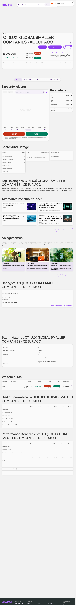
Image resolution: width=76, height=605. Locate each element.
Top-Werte (51, 604)
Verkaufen (37, 53)
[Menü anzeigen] (18, 4)
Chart (25, 80)
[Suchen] (43, 92)
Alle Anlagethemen (65, 275)
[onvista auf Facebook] (16, 604)
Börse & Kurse (5, 9)
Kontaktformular (66, 190)
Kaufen (37, 57)
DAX (28, 604)
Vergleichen (54, 47)
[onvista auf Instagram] (22, 604)
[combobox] (30, 92)
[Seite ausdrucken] (71, 43)
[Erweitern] (60, 47)
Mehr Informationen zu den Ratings (61, 305)
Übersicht (18, 80)
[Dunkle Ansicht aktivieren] (9, 0)
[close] (72, 2)
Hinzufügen (42, 47)
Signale (68, 47)
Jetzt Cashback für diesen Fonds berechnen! (59, 52)
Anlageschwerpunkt (42, 80)
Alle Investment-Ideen (64, 230)
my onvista (32, 5)
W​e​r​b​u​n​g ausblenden (50, 20)
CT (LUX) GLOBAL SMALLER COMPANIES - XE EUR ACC (23, 9)
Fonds (10, 9)
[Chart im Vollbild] (47, 92)
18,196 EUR (47, 386)
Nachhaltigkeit (55, 80)
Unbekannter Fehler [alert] (59, 3)
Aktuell (24, 5)
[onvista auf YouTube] (19, 604)
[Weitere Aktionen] (71, 386)
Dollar (39, 604)
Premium (40, 5)
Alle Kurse (32, 80)
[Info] (70, 63)
